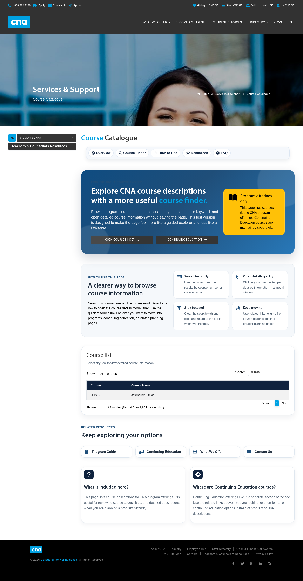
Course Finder (134, 153)
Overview (103, 153)
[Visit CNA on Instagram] (269, 563)
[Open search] (291, 22)
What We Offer (155, 22)
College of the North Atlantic (59, 559)
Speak (77, 5)
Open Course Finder (120, 239)
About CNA (158, 549)
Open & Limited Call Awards (254, 549)
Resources (199, 153)
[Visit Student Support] (12, 138)
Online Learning (260, 5)
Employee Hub (197, 549)
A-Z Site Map (173, 553)
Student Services (228, 22)
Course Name (140, 385)
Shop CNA (232, 5)
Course (96, 385)
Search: (241, 372)
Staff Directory (221, 549)
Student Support (32, 138)
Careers (192, 553)
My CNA (285, 5)
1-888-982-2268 (21, 5)
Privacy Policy (264, 553)
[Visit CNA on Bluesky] (242, 563)
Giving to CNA (206, 5)
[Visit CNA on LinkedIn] (260, 563)
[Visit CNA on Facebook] (233, 563)
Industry (258, 22)
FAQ (224, 153)
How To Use (168, 153)
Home (205, 93)
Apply (42, 5)
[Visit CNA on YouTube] (251, 563)
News (278, 22)
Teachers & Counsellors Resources (39, 146)
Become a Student (191, 22)
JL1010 (95, 394)
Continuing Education (185, 239)
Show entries (101, 373)
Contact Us (59, 5)
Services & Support (227, 93)
